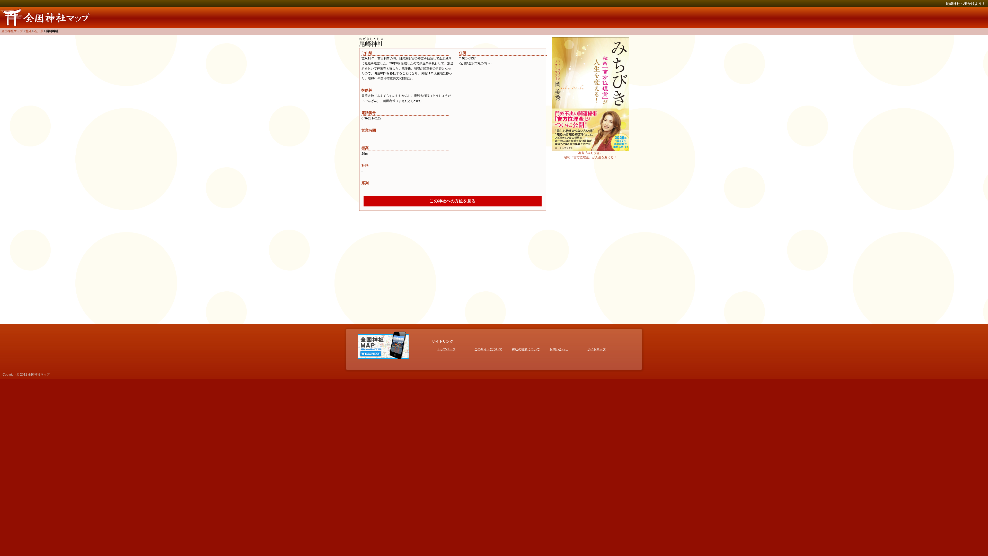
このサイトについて (488, 349)
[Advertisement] (590, 240)
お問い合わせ (559, 349)
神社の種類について (526, 349)
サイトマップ (596, 349)
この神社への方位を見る (452, 201)
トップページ (446, 349)
